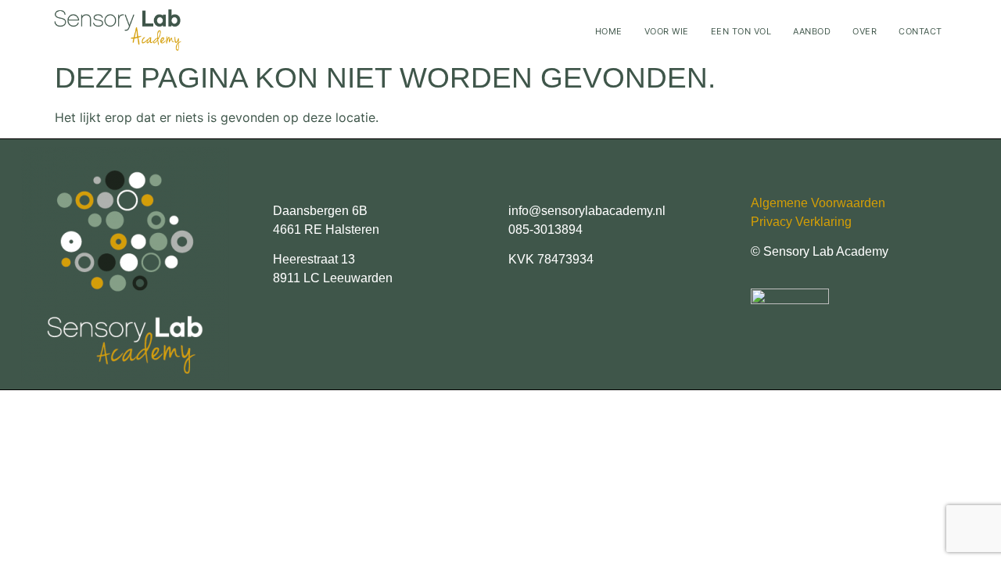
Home (608, 31)
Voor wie (666, 31)
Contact (920, 31)
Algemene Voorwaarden (818, 203)
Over (864, 31)
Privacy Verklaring (801, 221)
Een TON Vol (741, 31)
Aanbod (812, 31)
